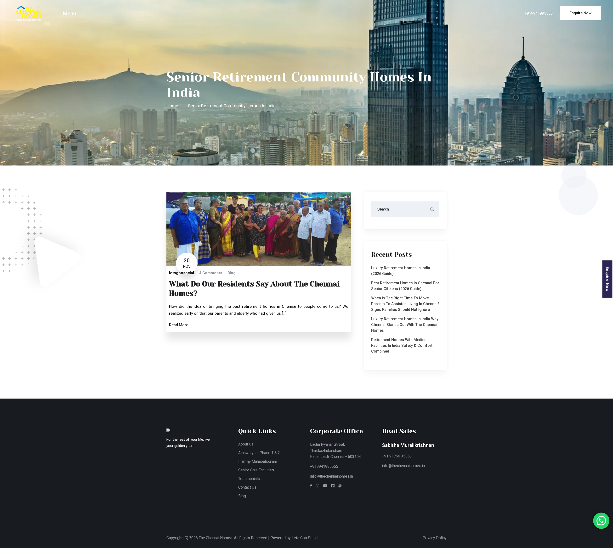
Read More (178, 325)
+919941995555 (539, 13)
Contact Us (247, 487)
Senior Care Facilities (256, 470)
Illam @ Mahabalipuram (257, 461)
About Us (246, 444)
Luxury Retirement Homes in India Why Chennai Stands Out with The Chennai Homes (404, 325)
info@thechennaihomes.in (331, 476)
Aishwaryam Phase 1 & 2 (259, 453)
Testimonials (249, 478)
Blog (242, 496)
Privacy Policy (435, 538)
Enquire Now (607, 279)
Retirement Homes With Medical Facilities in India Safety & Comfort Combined (401, 345)
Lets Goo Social (305, 538)
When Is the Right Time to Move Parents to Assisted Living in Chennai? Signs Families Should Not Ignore (405, 304)
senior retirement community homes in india (231, 105)
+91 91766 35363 (397, 456)
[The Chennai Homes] (28, 13)
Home (173, 105)
